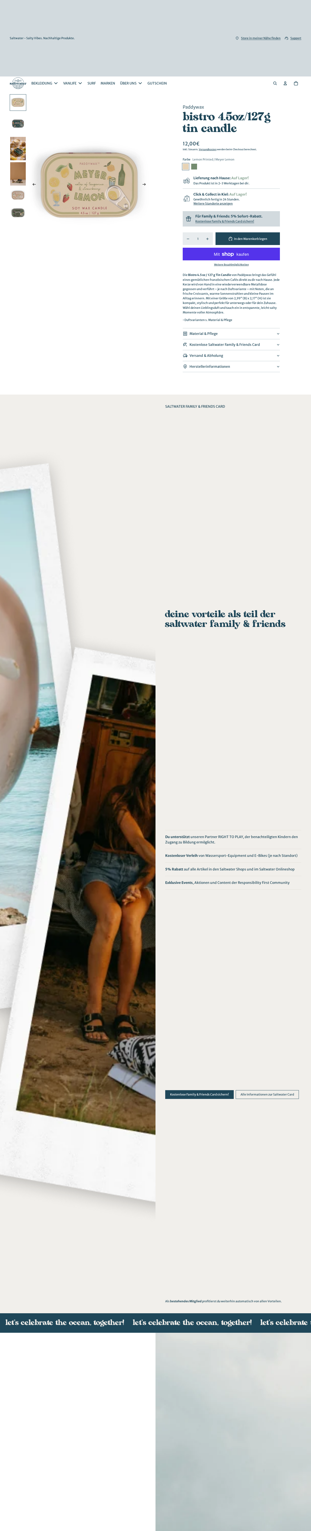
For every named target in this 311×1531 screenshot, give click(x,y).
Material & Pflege (204, 333)
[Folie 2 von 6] (18, 123)
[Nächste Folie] (146, 185)
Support (295, 38)
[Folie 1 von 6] (18, 102)
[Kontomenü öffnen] (285, 83)
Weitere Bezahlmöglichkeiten (231, 264)
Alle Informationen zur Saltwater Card (267, 1094)
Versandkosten (207, 149)
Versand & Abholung (206, 355)
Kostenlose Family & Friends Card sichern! (224, 221)
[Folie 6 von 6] (18, 213)
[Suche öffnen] (275, 83)
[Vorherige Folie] (33, 185)
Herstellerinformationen (210, 366)
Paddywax (193, 107)
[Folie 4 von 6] (18, 174)
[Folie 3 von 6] (18, 148)
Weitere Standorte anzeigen (213, 204)
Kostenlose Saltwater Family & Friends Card (225, 344)
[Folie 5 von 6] (18, 195)
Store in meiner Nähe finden (261, 38)
